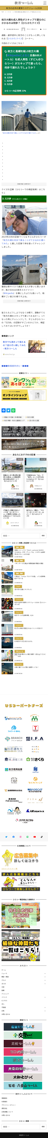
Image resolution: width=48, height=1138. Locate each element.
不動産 (4, 1007)
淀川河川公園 (34, 420)
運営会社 (4, 1108)
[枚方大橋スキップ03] (25, 268)
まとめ (4, 984)
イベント (4, 997)
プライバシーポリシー (9, 1105)
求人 (3, 1004)
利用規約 (4, 1102)
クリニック (5, 994)
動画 (3, 990)
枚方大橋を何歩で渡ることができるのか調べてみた (19, 133)
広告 (3, 1011)
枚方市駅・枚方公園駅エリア (14, 420)
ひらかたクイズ (15, 38)
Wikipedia (8, 293)
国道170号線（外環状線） (13, 417)
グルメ (4, 980)
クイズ (45, 29)
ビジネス (4, 1000)
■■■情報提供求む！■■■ (15, 365)
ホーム (4, 970)
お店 (3, 987)
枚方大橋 (30, 417)
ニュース (4, 973)
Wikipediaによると (18, 55)
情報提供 (4, 1098)
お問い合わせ (6, 1014)
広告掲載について (7, 1112)
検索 (43, 536)
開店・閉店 (5, 977)
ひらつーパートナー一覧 (9, 868)
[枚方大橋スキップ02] (25, 219)
